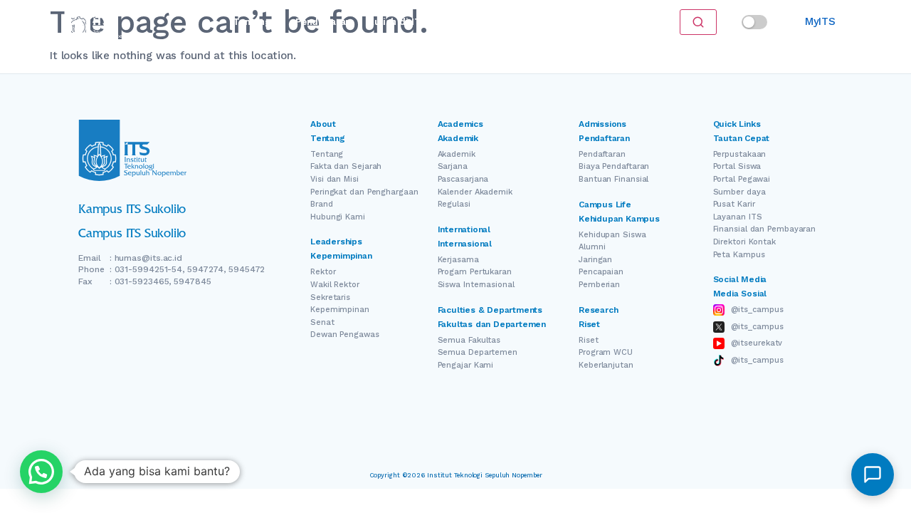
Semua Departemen (477, 352)
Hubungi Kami (337, 217)
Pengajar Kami (466, 365)
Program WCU (606, 352)
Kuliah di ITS (397, 21)
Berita (506, 21)
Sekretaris (330, 297)
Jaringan (595, 259)
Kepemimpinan (339, 309)
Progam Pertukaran (475, 271)
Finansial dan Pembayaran (764, 229)
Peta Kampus (739, 254)
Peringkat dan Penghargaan (364, 192)
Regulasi (454, 204)
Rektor (322, 271)
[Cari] (698, 22)
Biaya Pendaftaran (614, 166)
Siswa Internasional (476, 284)
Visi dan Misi (334, 179)
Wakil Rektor (334, 284)
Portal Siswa (737, 166)
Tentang (251, 21)
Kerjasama (458, 259)
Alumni (592, 247)
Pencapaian (601, 271)
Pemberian (599, 284)
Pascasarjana (463, 179)
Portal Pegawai (742, 179)
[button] (41, 471)
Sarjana (453, 166)
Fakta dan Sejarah (345, 166)
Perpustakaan (740, 154)
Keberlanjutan (606, 365)
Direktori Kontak (744, 242)
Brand (321, 204)
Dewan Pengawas (344, 334)
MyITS (820, 21)
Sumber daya (739, 192)
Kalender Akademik (475, 192)
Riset (463, 21)
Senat (322, 322)
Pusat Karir (734, 204)
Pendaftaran (323, 21)
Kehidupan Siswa (612, 234)
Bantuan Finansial (613, 179)
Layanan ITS (737, 217)
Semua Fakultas (469, 340)
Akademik (456, 154)
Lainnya (555, 21)
